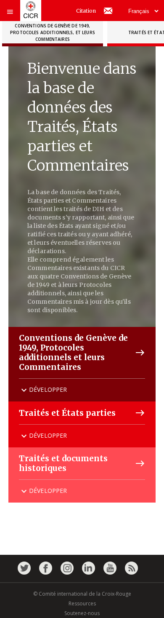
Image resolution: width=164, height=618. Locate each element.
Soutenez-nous (82, 613)
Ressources (82, 603)
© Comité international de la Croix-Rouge (82, 593)
